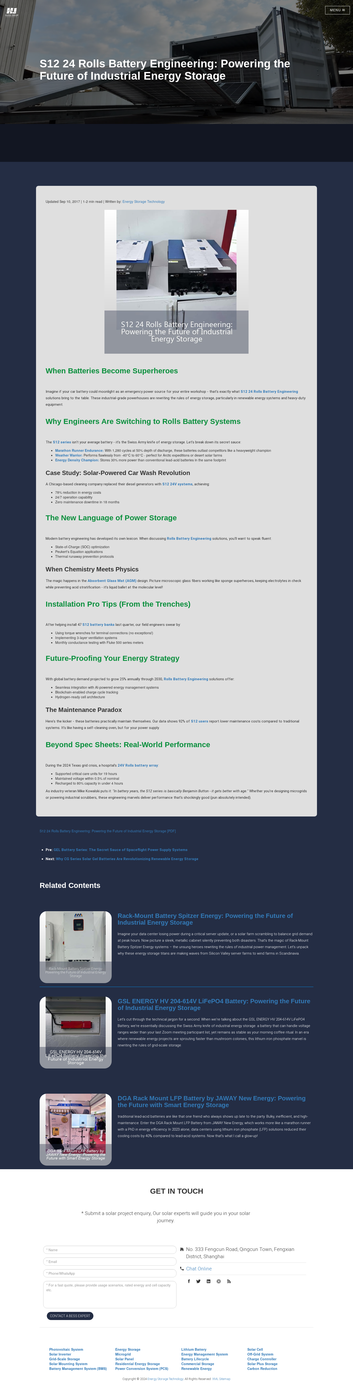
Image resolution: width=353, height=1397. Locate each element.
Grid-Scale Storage (64, 1358)
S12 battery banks (98, 624)
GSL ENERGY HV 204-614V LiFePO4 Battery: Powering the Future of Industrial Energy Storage (214, 1005)
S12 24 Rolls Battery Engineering (269, 391)
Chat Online (199, 1269)
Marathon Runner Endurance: (79, 450)
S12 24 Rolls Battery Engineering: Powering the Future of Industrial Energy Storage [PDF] (108, 830)
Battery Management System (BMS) (78, 1368)
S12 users (199, 721)
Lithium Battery (194, 1349)
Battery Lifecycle (195, 1358)
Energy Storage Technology (143, 201)
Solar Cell (255, 1349)
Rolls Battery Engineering (189, 538)
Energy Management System (204, 1354)
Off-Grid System (260, 1354)
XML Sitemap (221, 1379)
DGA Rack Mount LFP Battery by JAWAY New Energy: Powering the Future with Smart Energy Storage (212, 1102)
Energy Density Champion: (77, 460)
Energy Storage (127, 1349)
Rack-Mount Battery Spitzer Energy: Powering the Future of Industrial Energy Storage (205, 919)
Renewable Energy (196, 1368)
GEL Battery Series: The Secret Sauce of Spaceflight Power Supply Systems (121, 850)
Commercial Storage (197, 1363)
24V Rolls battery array (138, 765)
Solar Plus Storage (262, 1363)
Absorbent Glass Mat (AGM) (112, 581)
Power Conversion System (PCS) (141, 1368)
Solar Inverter (60, 1354)
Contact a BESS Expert (70, 1316)
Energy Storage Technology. (165, 1379)
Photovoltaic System (66, 1349)
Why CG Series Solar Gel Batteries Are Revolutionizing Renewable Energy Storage (127, 859)
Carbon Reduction (262, 1368)
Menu (336, 10)
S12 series (62, 442)
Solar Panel (124, 1358)
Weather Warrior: (69, 455)
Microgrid (123, 1354)
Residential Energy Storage (137, 1363)
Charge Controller (261, 1358)
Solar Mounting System (68, 1363)
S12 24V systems (177, 484)
